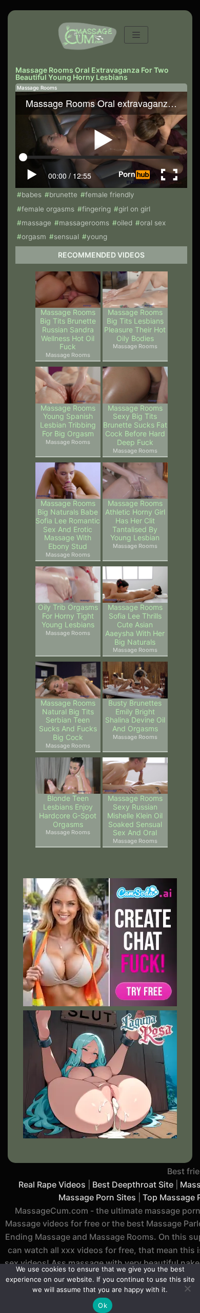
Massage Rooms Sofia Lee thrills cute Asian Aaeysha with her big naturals (135, 624)
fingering (96, 209)
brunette (63, 194)
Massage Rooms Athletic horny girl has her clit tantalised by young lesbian (135, 520)
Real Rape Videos (52, 1184)
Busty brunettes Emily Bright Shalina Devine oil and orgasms (135, 716)
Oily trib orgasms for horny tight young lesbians (68, 616)
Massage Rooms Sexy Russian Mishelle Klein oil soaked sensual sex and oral (135, 815)
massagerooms (84, 223)
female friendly (109, 194)
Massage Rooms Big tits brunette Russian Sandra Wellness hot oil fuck (68, 329)
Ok (102, 1305)
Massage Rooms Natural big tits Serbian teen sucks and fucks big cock (68, 720)
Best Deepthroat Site (132, 1184)
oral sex (153, 223)
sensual (66, 236)
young (97, 236)
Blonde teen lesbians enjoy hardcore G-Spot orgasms (67, 811)
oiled (124, 223)
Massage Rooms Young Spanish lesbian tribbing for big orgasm (68, 421)
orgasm (34, 236)
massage (36, 223)
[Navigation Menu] (136, 35)
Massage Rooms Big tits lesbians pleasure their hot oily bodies (135, 325)
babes (32, 194)
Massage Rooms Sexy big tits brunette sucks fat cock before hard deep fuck (135, 425)
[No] (187, 1288)
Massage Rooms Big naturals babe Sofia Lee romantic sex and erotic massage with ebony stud (67, 524)
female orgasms (48, 209)
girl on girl (134, 209)
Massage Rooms (37, 87)
